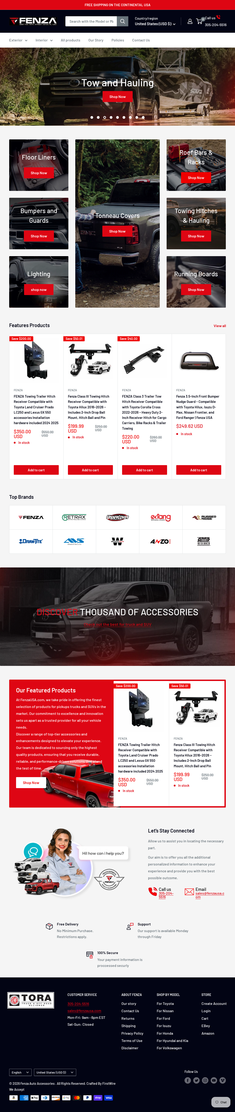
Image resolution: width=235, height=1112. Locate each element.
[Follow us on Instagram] (205, 1080)
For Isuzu (164, 1025)
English (16, 1072)
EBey (205, 1025)
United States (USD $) (51, 1072)
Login (206, 1011)
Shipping (128, 1025)
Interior (42, 40)
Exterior (15, 40)
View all (220, 325)
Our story (128, 1003)
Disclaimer (129, 1048)
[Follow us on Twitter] (196, 1080)
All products (70, 40)
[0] (199, 21)
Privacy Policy (132, 1033)
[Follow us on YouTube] (214, 1080)
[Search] (122, 21)
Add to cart (36, 470)
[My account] (190, 21)
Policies (118, 40)
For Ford (163, 1018)
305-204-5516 (78, 1003)
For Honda (165, 1033)
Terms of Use (132, 1040)
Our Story (96, 40)
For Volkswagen (169, 1048)
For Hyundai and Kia (172, 1040)
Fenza (180, 390)
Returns (127, 1018)
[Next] (226, 407)
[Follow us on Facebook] (188, 1080)
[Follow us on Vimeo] (222, 1080)
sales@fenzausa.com (84, 1010)
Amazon (207, 1033)
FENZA (18, 390)
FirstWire (109, 1083)
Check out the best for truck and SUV (117, 624)
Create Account (214, 1003)
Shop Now (117, 96)
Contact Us (141, 40)
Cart (204, 1018)
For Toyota (165, 1003)
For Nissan (165, 1011)
